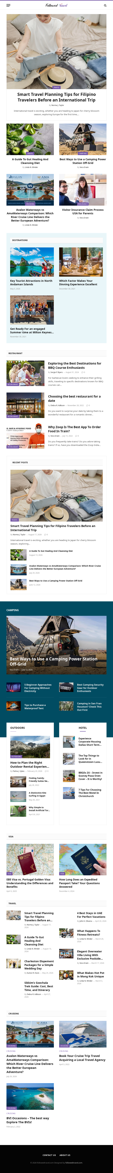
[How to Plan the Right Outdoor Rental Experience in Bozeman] (30, 747)
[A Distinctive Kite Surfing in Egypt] (18, 796)
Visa (9, 874)
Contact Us (49, 1155)
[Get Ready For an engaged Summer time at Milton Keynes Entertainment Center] (32, 310)
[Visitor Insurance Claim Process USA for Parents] (83, 190)
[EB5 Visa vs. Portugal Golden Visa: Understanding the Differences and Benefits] (30, 859)
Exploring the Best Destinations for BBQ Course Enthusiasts (74, 365)
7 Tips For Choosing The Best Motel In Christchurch (90, 793)
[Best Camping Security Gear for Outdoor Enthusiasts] (66, 687)
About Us (65, 1155)
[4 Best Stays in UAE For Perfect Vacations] (66, 915)
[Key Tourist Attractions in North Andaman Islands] (32, 262)
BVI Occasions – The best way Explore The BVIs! (27, 1120)
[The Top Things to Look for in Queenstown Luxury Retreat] (69, 759)
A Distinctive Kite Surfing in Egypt (37, 794)
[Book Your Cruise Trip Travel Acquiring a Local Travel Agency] (83, 1034)
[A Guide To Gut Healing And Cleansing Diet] (30, 139)
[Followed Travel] (56, 5)
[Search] (105, 5)
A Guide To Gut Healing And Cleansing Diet (30, 161)
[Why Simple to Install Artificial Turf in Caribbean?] (18, 811)
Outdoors (16, 756)
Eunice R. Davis (33, 973)
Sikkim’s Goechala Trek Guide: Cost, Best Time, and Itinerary (38, 986)
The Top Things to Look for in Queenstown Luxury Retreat (91, 759)
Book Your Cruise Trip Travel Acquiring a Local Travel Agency (82, 1058)
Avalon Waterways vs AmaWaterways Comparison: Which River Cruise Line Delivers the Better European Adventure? (30, 215)
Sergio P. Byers (57, 372)
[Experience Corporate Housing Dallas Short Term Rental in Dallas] (69, 742)
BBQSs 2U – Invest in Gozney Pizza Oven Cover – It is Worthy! (91, 776)
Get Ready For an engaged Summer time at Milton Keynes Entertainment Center (30, 330)
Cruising (30, 204)
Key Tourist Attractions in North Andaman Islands (31, 282)
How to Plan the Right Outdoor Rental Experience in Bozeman (30, 765)
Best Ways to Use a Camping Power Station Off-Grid (83, 161)
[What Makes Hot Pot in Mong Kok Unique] (66, 975)
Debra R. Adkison (58, 405)
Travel (30, 153)
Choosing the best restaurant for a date (74, 398)
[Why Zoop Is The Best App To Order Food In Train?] (25, 435)
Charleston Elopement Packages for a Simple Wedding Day (39, 964)
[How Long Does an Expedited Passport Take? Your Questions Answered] (83, 859)
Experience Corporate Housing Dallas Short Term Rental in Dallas (90, 742)
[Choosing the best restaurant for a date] (25, 405)
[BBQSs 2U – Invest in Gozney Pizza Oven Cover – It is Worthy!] (69, 776)
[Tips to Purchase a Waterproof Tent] (13, 706)
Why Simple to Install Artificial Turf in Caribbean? (39, 809)
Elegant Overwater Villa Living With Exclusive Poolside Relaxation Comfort (90, 955)
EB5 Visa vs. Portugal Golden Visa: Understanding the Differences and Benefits (29, 883)
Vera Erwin (84, 167)
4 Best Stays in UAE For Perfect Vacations (91, 914)
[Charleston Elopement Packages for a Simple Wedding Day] (13, 963)
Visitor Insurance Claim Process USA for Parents (83, 211)
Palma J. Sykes (18, 771)
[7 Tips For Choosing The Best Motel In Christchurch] (69, 793)
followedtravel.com (73, 1162)
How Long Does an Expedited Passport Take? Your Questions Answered (79, 883)
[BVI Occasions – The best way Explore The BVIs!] (30, 1096)
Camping (83, 153)
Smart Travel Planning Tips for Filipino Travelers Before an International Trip (56, 97)
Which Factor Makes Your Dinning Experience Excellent (78, 282)
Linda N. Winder (31, 167)
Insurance (83, 204)
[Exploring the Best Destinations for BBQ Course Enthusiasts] (25, 373)
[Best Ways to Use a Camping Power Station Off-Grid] (83, 139)
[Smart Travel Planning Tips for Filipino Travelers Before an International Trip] (56, 51)
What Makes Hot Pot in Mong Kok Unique (90, 974)
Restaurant (13, 384)
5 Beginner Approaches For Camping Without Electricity (37, 688)
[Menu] (8, 5)
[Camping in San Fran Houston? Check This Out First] (66, 706)
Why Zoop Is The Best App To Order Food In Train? (74, 429)
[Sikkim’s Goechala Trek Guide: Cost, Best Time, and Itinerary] (13, 985)
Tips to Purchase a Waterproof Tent (35, 707)
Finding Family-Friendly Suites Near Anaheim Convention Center (39, 780)
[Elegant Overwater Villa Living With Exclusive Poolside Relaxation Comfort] (66, 953)
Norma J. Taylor (57, 105)
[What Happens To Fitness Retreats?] (66, 933)
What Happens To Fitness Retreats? (88, 932)
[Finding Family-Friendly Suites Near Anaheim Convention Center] (18, 781)
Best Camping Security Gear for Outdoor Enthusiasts (90, 688)
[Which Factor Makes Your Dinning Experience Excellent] (81, 262)
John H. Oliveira (86, 921)
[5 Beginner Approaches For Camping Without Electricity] (13, 687)
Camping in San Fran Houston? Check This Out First (89, 707)
